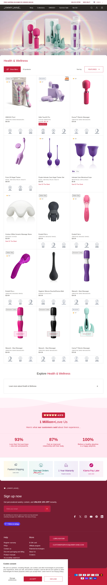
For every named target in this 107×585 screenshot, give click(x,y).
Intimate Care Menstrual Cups (82, 177)
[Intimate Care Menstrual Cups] (86, 151)
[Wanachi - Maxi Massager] (86, 265)
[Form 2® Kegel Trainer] (20, 151)
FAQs (6, 546)
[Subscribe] (47, 508)
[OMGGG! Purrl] (20, 91)
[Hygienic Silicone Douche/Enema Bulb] (53, 265)
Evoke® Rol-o (43, 234)
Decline (53, 579)
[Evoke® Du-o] (20, 265)
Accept (33, 579)
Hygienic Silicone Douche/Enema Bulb (51, 291)
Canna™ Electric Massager (81, 348)
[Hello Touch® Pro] (53, 91)
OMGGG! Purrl (10, 117)
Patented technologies (36, 549)
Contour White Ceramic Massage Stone (18, 234)
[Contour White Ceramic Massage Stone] (20, 208)
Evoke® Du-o (9, 291)
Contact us (7, 549)
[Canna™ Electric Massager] (86, 322)
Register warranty (10, 543)
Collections (11, 49)
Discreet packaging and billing (14, 552)
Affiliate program (34, 546)
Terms (29, 516)
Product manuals (9, 555)
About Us (32, 552)
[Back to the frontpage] (4, 49)
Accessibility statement (12, 558)
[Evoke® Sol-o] (86, 208)
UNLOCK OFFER (75, 2)
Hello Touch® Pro (44, 117)
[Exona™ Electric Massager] (86, 91)
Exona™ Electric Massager (81, 117)
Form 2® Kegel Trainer (13, 177)
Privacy (34, 516)
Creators (32, 555)
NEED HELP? (86, 2)
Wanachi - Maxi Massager (80, 291)
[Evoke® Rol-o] (53, 208)
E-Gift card (33, 543)
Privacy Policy (59, 571)
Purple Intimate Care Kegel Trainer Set (51, 177)
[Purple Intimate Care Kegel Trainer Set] (53, 151)
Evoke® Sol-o (76, 234)
